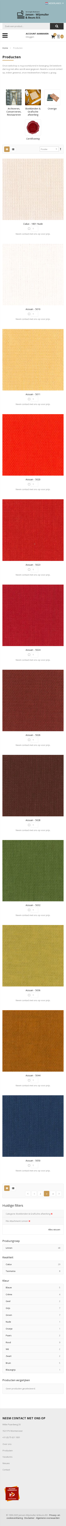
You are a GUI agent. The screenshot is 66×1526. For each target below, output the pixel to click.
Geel (34, 1301)
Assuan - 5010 (33, 309)
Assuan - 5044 (33, 1075)
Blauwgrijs (34, 1369)
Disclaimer (29, 1518)
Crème (34, 1294)
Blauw (34, 1287)
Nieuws (6, 1463)
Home (5, 48)
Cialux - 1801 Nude (33, 223)
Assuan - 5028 (33, 820)
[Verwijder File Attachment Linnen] (29, 1221)
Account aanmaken (37, 33)
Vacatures (7, 1456)
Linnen (34, 1247)
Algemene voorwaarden (48, 1518)
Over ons (7, 1444)
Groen (34, 1314)
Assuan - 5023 (33, 564)
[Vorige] (28, 1193)
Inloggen (30, 36)
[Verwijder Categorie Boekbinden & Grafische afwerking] (52, 1213)
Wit (34, 1349)
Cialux (34, 1264)
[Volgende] (59, 1193)
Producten (8, 1450)
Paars (34, 1335)
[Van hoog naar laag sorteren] (60, 149)
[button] (33, 189)
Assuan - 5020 (33, 479)
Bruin (34, 1362)
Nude (34, 1321)
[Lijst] (13, 149)
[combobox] (26, 26)
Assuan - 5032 (33, 905)
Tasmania (34, 1270)
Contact (6, 1469)
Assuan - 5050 (33, 1160)
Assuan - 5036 (33, 990)
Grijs (34, 1308)
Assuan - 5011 (33, 394)
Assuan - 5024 (33, 649)
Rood (34, 1342)
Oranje (34, 1328)
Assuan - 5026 (33, 735)
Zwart (34, 1355)
